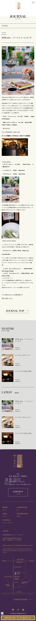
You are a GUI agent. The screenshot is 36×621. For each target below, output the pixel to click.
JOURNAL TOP (15, 310)
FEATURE (5, 26)
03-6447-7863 (18, 476)
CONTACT (18, 491)
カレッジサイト (17, 484)
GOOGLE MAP (20, 599)
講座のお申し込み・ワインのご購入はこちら (18, 617)
